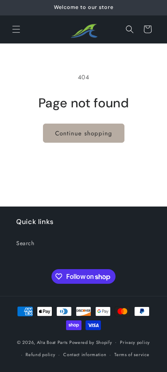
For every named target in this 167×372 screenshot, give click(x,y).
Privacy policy (135, 342)
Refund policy (40, 354)
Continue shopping (83, 133)
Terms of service (131, 354)
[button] (16, 29)
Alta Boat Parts (52, 342)
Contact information (84, 354)
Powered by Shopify (90, 342)
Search (25, 243)
